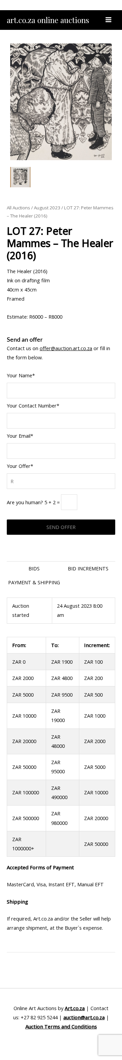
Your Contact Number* (33, 405)
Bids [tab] (34, 568)
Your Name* (21, 375)
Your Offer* (20, 465)
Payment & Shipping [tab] (34, 582)
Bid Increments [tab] (88, 568)
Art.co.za (75, 1008)
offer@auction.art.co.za (66, 348)
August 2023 (47, 208)
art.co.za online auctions (48, 20)
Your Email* (20, 435)
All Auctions (18, 208)
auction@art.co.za (84, 1017)
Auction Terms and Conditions (61, 1026)
